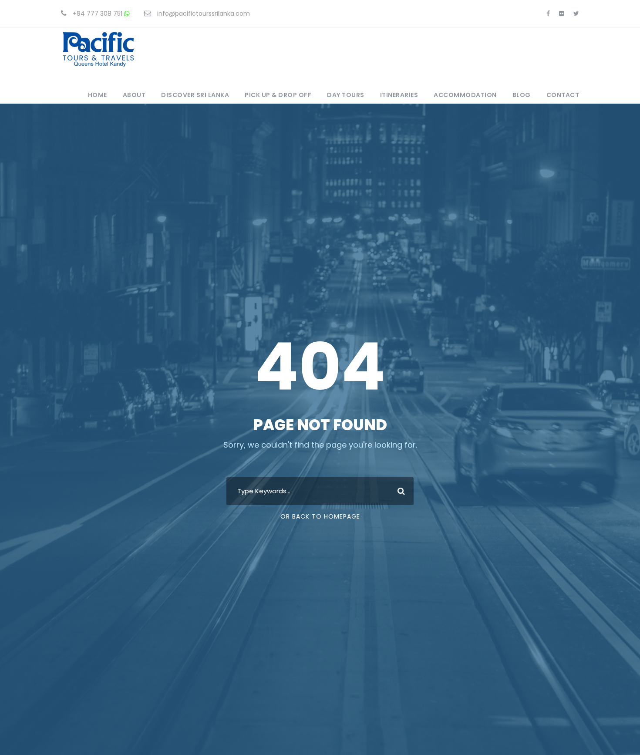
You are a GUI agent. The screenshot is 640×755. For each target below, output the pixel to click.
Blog (521, 95)
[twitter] (576, 13)
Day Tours (345, 95)
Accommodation (465, 95)
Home (97, 95)
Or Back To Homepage (320, 516)
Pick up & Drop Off (278, 95)
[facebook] (548, 13)
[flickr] (561, 13)
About (134, 95)
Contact (562, 95)
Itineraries (399, 95)
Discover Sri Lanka (195, 95)
